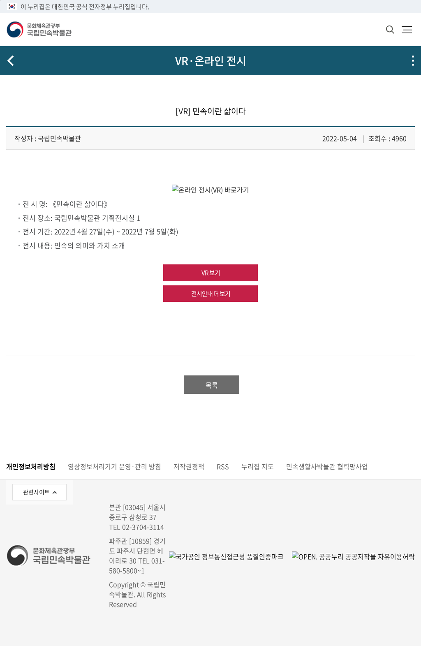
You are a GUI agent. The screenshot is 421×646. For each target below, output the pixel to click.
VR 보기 (210, 272)
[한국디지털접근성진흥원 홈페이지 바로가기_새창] (226, 555)
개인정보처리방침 (31, 466)
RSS (223, 466)
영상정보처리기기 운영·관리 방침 (114, 466)
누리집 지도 (257, 466)
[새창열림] (210, 189)
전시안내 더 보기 (210, 293)
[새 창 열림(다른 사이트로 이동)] (349, 555)
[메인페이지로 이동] (39, 29)
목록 (212, 385)
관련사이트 (36, 492)
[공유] (413, 60)
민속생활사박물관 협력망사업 (327, 466)
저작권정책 (188, 466)
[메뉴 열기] (406, 29)
